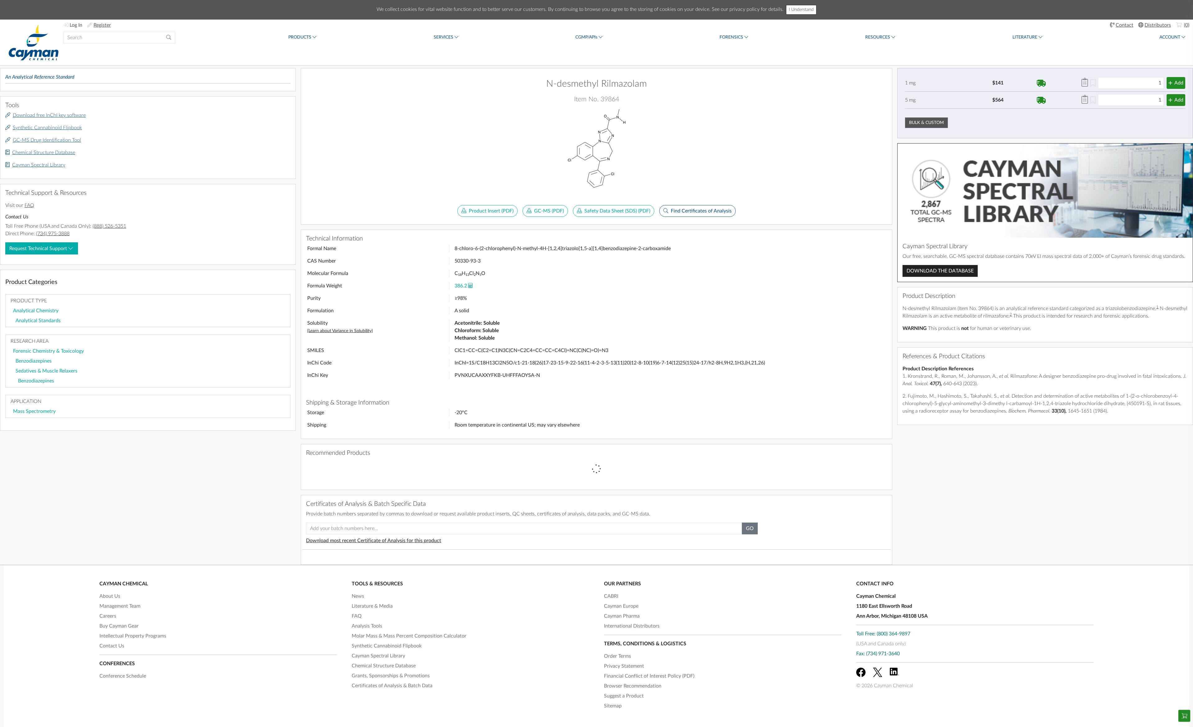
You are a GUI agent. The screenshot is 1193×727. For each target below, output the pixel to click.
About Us (109, 596)
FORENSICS (731, 37)
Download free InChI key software (49, 115)
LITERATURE (1024, 37)
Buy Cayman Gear (119, 626)
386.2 (461, 285)
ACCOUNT (1169, 37)
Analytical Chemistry (35, 310)
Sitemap (613, 705)
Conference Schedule (122, 676)
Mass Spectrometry (34, 411)
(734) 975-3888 (53, 233)
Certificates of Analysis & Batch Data (392, 685)
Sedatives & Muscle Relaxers (46, 370)
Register (102, 25)
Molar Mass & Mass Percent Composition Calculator (409, 635)
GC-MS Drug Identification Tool (47, 140)
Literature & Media (372, 606)
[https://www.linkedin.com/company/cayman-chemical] (894, 672)
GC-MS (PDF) (549, 210)
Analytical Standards (38, 320)
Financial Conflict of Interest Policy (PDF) (649, 676)
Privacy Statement (624, 666)
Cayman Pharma (622, 616)
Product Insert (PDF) (491, 210)
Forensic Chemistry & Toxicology (48, 351)
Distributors (1158, 25)
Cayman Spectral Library (38, 164)
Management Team (119, 606)
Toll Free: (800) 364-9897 (883, 633)
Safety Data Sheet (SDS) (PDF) (617, 210)
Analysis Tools (367, 626)
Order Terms (617, 656)
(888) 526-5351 (109, 226)
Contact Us (111, 645)
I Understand (801, 9)
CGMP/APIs (586, 37)
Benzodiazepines (34, 361)
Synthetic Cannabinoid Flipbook (47, 127)
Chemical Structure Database (43, 152)
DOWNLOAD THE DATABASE (940, 270)
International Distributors (632, 626)
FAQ (29, 205)
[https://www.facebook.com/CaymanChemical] (861, 672)
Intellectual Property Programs (132, 635)
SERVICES (443, 37)
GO (750, 528)
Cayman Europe (621, 606)
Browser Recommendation (632, 686)
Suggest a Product (624, 695)
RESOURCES (877, 37)
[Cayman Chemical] (33, 42)
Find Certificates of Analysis (701, 210)
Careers (107, 616)
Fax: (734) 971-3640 (878, 653)
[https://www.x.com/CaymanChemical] (877, 672)
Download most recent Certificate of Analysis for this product (373, 540)
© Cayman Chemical (884, 685)
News (358, 596)
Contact (1124, 25)
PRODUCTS (299, 37)
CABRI (611, 596)
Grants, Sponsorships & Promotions (391, 675)
